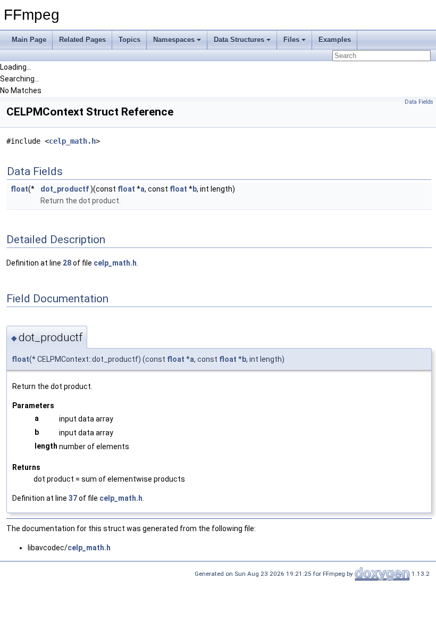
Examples (334, 40)
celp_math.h (72, 141)
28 (67, 263)
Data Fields (419, 101)
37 (73, 498)
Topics (129, 40)
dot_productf (64, 189)
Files (291, 40)
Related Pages (82, 40)
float (19, 189)
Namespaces (174, 40)
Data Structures (239, 40)
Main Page (29, 40)
